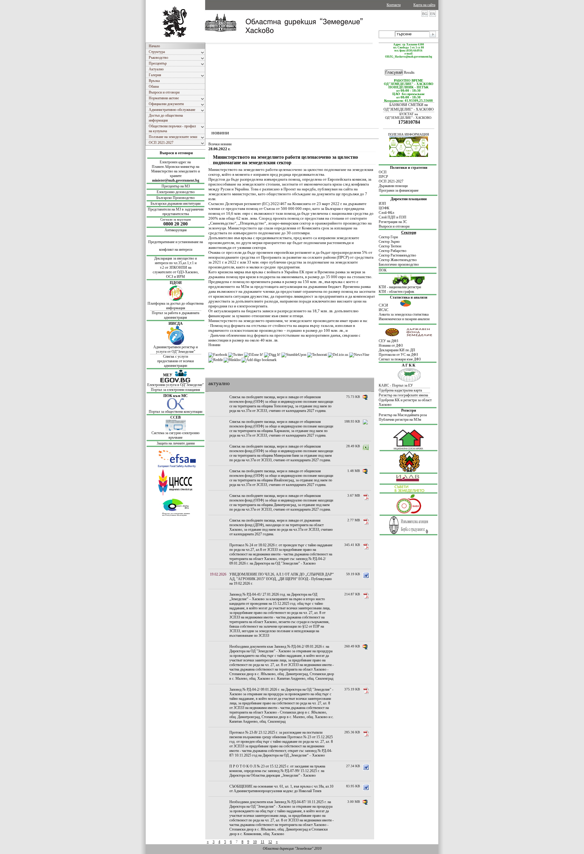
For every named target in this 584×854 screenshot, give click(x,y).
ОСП (383, 172)
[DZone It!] (253, 355)
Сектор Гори (388, 237)
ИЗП (382, 203)
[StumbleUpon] (293, 355)
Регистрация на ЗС (393, 222)
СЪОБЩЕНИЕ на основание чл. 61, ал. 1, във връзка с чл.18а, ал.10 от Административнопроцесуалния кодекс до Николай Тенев (281, 788)
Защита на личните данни (176, 443)
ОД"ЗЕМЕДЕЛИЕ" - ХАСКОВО (409, 109)
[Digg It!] (272, 355)
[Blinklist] (232, 360)
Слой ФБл (386, 213)
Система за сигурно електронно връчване (175, 435)
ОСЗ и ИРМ (175, 277)
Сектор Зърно (389, 241)
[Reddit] (215, 360)
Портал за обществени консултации (175, 411)
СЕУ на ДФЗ (388, 341)
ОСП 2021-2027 (391, 181)
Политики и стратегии (408, 167)
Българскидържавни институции (175, 203)
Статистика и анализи (408, 297)
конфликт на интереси (175, 249)
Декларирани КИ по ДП (397, 350)
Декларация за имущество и (175, 258)
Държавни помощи (393, 186)
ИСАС (383, 310)
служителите (163, 272)
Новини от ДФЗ (391, 345)
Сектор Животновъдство (398, 260)
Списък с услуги (175, 356)
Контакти (394, 5)
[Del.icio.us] (338, 355)
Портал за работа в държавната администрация (175, 315)
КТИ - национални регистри (400, 287)
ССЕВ (175, 417)
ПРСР (384, 177)
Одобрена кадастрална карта (400, 390)
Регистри (408, 410)
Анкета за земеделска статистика (404, 314)
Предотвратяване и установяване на (175, 242)
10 (255, 842)
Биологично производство (399, 264)
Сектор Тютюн (390, 246)
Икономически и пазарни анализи (404, 319)
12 (270, 842)
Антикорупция (176, 230)
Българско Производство (175, 198)
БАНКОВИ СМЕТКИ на (408, 105)
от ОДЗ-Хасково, (186, 272)
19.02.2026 (218, 574)
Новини (214, 345)
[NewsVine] (359, 355)
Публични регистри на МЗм (400, 419)
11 (262, 842)
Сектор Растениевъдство (397, 255)
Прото (383, 355)
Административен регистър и (175, 347)
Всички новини (219, 144)
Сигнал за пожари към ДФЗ (400, 359)
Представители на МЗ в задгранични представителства (175, 211)
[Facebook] (217, 355)
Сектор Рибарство (392, 251)
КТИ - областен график (396, 291)
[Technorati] (317, 355)
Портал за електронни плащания (175, 390)
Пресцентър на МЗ (176, 186)
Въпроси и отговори (176, 153)
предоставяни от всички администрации (175, 363)
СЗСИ (389, 305)
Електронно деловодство (176, 192)
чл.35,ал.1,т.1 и (185, 263)
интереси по (164, 263)
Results (409, 72)
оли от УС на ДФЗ (404, 355)
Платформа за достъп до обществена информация (175, 305)
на (189, 267)
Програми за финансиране (399, 190)
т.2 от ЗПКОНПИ (174, 267)
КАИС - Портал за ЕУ (396, 385)
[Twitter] (235, 355)
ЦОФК (384, 208)
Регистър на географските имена (403, 395)
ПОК (383, 270)
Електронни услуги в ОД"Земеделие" (175, 385)
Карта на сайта (424, 5)
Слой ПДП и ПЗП (392, 217)
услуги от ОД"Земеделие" (175, 351)
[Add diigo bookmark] (259, 360)
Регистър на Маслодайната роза (403, 415)
